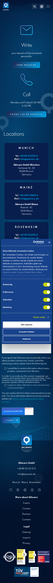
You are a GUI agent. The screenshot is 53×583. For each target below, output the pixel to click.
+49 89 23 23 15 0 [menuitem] (26, 469)
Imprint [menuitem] (26, 538)
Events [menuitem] (26, 503)
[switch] (46, 292)
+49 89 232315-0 (28, 156)
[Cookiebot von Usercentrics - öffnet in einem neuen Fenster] (33, 242)
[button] (48, 6)
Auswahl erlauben (26, 332)
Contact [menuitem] (26, 509)
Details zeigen (39, 317)
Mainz (24, 482)
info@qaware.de (29, 159)
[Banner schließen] (49, 242)
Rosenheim (35, 482)
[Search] (34, 6)
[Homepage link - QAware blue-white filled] (26, 445)
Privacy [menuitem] (26, 543)
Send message (26, 65)
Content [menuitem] (26, 520)
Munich (16, 482)
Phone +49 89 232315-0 (26, 114)
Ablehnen (26, 339)
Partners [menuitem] (26, 514)
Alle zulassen (26, 325)
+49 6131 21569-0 (28, 195)
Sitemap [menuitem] (26, 532)
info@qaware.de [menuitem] (26, 474)
